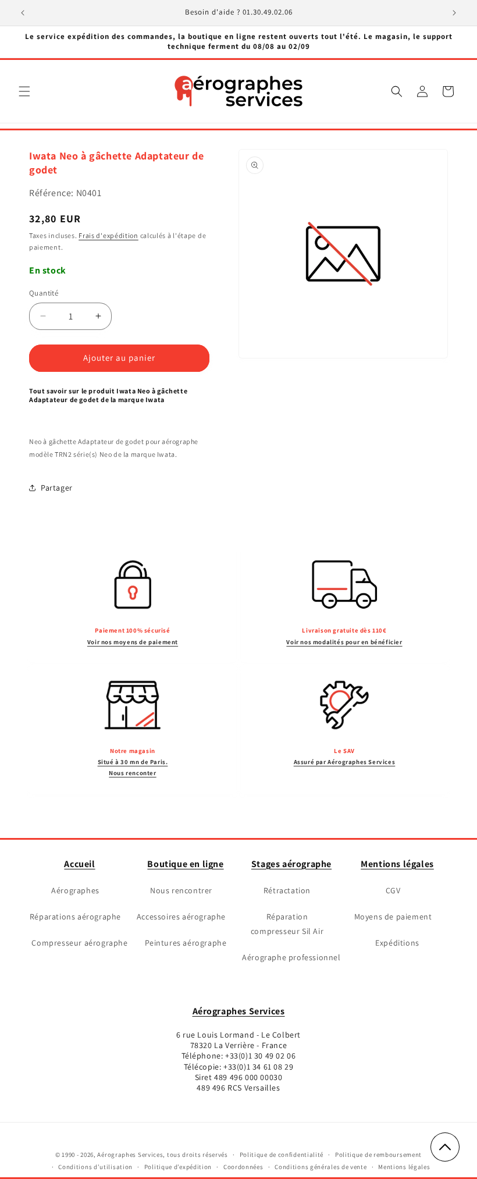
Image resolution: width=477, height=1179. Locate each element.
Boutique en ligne (185, 864)
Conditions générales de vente (320, 1167)
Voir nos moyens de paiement (132, 642)
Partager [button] (57, 487)
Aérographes (75, 890)
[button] (24, 91)
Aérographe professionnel (291, 957)
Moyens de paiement (393, 916)
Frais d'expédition (108, 235)
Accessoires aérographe (181, 916)
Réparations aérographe (75, 916)
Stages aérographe (291, 864)
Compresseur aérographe (79, 942)
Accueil (79, 864)
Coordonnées (243, 1167)
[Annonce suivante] (454, 13)
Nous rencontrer (181, 890)
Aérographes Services (239, 1011)
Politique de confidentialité (282, 1154)
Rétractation (287, 890)
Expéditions (397, 942)
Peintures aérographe (186, 942)
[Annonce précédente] (22, 13)
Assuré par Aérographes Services (345, 762)
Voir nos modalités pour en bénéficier (344, 642)
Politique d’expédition (178, 1167)
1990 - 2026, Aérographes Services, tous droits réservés (144, 1154)
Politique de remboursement (378, 1154)
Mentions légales (397, 864)
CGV (393, 890)
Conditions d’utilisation (95, 1167)
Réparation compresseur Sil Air (287, 923)
